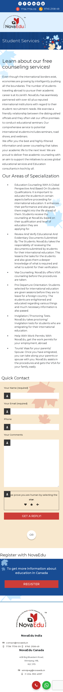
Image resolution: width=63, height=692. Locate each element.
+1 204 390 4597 (33, 674)
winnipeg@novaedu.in (33, 670)
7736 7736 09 (28, 9)
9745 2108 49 (51, 8)
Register (31, 584)
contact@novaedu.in (17, 642)
